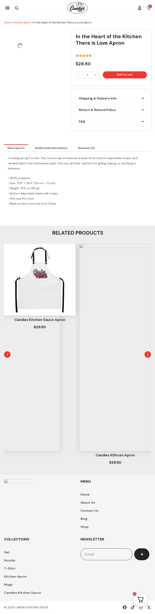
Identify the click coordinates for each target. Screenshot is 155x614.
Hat (6, 552)
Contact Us (89, 511)
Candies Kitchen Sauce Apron (40, 319)
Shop (85, 527)
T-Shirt (10, 568)
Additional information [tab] (51, 148)
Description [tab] (16, 148)
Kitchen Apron (22, 22)
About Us (88, 502)
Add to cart (125, 75)
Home (7, 22)
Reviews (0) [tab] (86, 148)
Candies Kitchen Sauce (22, 593)
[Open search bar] (17, 8)
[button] (7, 8)
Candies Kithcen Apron (115, 455)
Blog (84, 519)
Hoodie (9, 560)
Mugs (8, 584)
